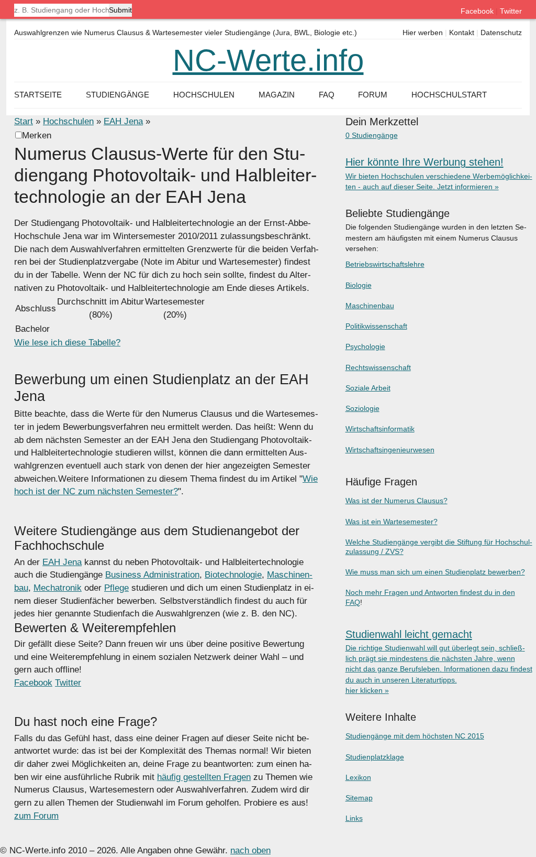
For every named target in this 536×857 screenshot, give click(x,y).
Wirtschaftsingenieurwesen (389, 450)
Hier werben (423, 33)
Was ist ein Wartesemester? (391, 521)
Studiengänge (117, 94)
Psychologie (365, 346)
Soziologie (362, 408)
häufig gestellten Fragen (204, 777)
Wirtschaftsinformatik (380, 429)
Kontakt (461, 33)
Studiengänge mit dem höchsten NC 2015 (414, 736)
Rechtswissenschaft (378, 367)
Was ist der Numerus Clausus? (396, 500)
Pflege (116, 588)
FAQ (326, 94)
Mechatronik (58, 588)
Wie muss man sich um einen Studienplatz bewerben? (435, 572)
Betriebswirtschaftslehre (385, 264)
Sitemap (359, 798)
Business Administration (152, 575)
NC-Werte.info (268, 60)
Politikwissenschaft (376, 326)
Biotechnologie (233, 575)
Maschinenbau (369, 305)
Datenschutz (501, 33)
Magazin (277, 94)
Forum (372, 94)
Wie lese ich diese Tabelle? (67, 343)
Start (23, 121)
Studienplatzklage (374, 757)
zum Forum (36, 816)
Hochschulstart (449, 94)
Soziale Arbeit (367, 388)
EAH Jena (123, 121)
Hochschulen (68, 121)
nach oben (250, 850)
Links (354, 818)
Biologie (358, 285)
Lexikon (358, 777)
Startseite (38, 94)
